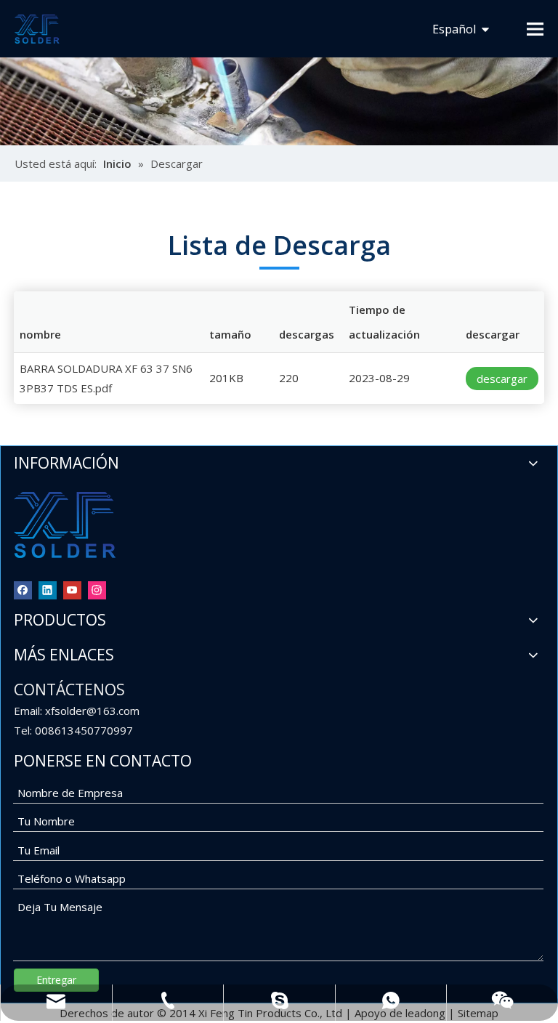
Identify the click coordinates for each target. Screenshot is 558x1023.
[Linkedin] (48, 589)
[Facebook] (23, 589)
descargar (502, 378)
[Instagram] (97, 589)
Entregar (56, 980)
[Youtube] (72, 589)
